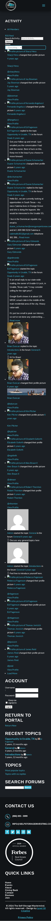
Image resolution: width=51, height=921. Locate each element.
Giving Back (11, 890)
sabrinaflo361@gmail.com (22, 234)
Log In (8, 707)
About (8, 887)
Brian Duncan (13, 346)
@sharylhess (13, 71)
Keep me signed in (12, 701)
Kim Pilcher (12, 415)
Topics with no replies (15, 773)
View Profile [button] (13, 75)
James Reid (12, 653)
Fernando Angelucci (16, 106)
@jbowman (12, 96)
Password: (10, 695)
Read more (24, 237)
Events (8, 885)
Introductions (13, 350)
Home (8, 882)
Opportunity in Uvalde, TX (19, 134)
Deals (10, 138)
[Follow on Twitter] (12, 832)
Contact (9, 892)
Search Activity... (13, 38)
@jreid (10, 666)
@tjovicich (12, 642)
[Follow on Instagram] (23, 832)
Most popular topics (15, 770)
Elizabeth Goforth (15, 442)
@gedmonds (13, 258)
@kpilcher (12, 431)
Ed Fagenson (13, 131)
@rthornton (12, 503)
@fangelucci (13, 120)
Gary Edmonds (14, 244)
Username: (10, 688)
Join (7, 898)
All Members (13, 29)
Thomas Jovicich (15, 629)
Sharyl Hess (13, 55)
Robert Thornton (14, 490)
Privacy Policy (25, 917)
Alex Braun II (13, 466)
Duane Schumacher (16, 163)
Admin (10, 533)
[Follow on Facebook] (7, 832)
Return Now (10, 725)
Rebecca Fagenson (16, 580)
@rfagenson (13, 594)
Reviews (9, 895)
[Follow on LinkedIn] (18, 832)
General (35, 350)
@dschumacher (14, 177)
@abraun (11, 479)
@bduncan (12, 404)
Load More (12, 673)
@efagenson (13, 618)
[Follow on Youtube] (29, 832)
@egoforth (12, 455)
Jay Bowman (13, 82)
